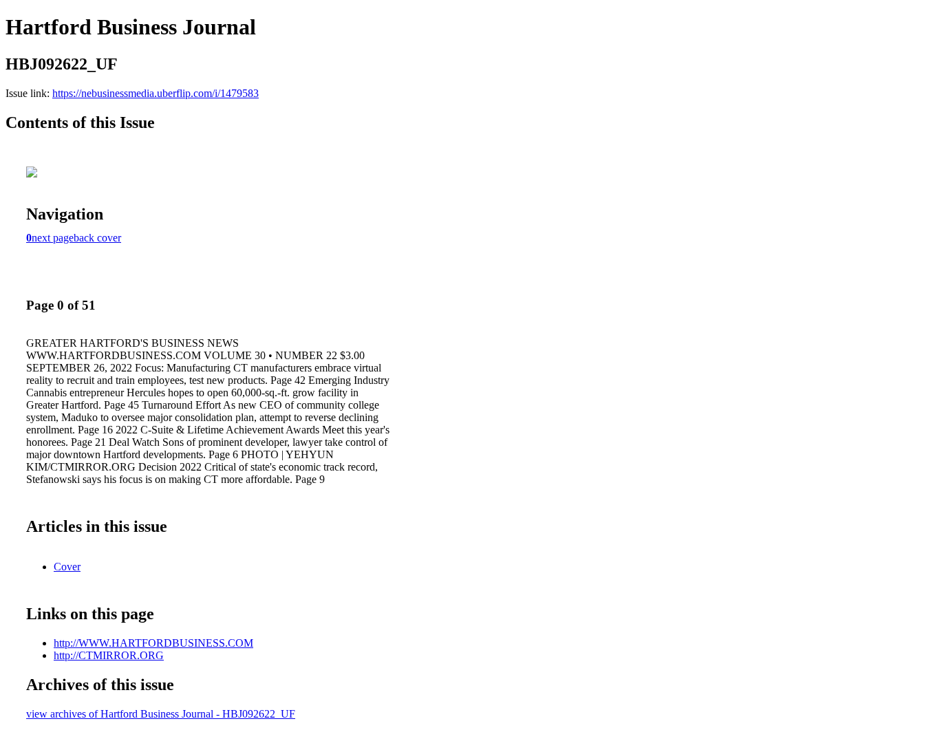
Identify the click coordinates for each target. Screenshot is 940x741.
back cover (97, 238)
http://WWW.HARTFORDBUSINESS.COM (153, 643)
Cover (67, 566)
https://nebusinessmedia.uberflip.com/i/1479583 (155, 93)
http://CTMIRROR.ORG (109, 655)
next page (53, 238)
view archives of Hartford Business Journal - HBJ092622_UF (160, 714)
